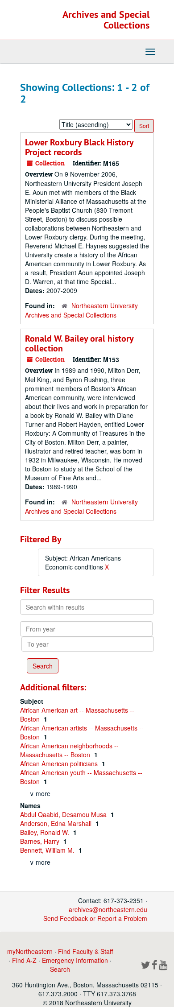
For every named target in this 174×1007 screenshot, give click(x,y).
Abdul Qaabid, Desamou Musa (64, 814)
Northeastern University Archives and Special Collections (81, 310)
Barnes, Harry (40, 841)
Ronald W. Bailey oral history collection (79, 343)
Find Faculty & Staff (85, 951)
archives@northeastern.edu (108, 909)
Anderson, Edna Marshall (56, 823)
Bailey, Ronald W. (45, 832)
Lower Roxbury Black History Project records (79, 147)
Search (60, 969)
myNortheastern (30, 951)
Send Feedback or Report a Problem (95, 918)
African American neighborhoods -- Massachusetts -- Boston (69, 750)
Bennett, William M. (48, 850)
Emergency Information (75, 960)
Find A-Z (24, 960)
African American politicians (59, 763)
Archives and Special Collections (105, 19)
